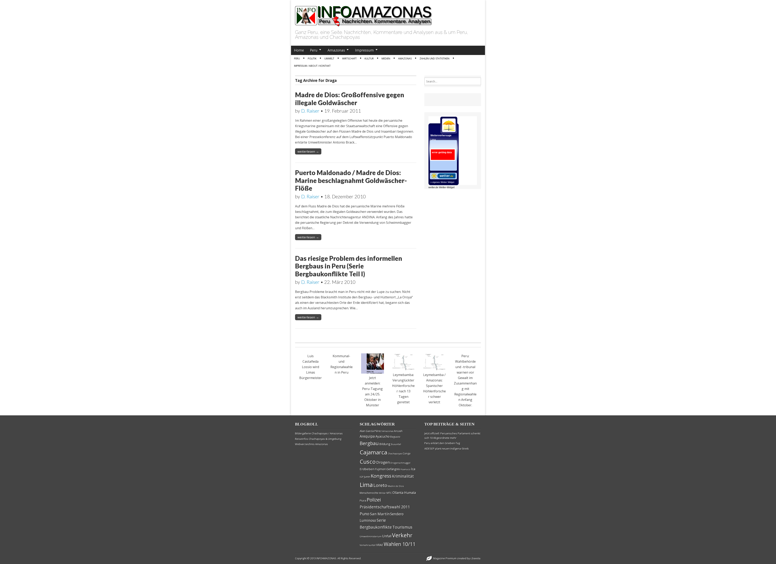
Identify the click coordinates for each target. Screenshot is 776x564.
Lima (366, 485)
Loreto (380, 485)
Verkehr (402, 535)
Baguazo (395, 436)
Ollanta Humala (404, 492)
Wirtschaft (349, 58)
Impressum (364, 50)
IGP (362, 476)
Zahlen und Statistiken (434, 58)
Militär (382, 493)
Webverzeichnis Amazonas (311, 444)
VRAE (379, 545)
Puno (364, 513)
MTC (389, 493)
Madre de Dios (396, 486)
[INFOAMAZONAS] (363, 14)
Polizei (374, 499)
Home (299, 50)
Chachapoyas (395, 453)
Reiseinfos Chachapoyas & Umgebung (318, 439)
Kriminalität (403, 476)
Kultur (369, 58)
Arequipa (367, 436)
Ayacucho (382, 436)
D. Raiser (310, 111)
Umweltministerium (371, 536)
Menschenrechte (369, 493)
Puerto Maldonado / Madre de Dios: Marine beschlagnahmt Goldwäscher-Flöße (351, 180)
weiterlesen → (308, 151)
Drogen (383, 462)
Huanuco (405, 469)
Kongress (381, 476)
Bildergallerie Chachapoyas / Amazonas (319, 433)
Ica (413, 469)
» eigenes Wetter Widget (442, 182)
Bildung (384, 444)
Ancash (398, 431)
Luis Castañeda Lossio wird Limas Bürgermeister (310, 367)
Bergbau (369, 443)
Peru (313, 50)
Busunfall (396, 444)
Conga (406, 453)
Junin (367, 476)
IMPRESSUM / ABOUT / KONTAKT (312, 66)
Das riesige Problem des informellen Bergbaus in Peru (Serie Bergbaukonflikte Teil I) (348, 266)
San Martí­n (380, 513)
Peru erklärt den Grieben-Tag (442, 443)
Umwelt (329, 58)
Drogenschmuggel (400, 462)
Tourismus (402, 527)
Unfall (386, 536)
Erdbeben (367, 469)
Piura (363, 500)
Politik (312, 58)
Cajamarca (373, 452)
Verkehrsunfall (368, 545)
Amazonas (336, 50)
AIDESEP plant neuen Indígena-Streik (446, 448)
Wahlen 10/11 (399, 544)
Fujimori (380, 469)
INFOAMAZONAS (326, 558)
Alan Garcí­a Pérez (371, 431)
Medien (386, 58)
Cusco (368, 461)
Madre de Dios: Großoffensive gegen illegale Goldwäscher (349, 98)
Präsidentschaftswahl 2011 (385, 507)
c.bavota (475, 558)
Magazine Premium (445, 558)
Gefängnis (393, 469)
